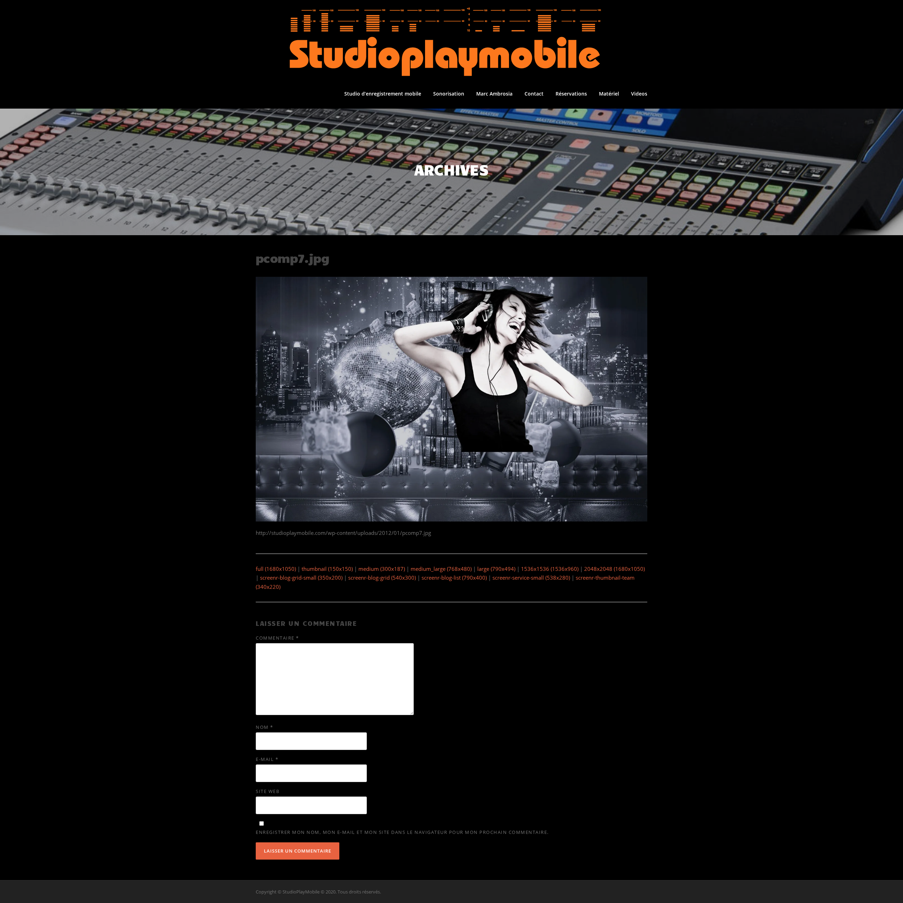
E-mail (267, 759)
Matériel (609, 93)
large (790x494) (496, 568)
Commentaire (277, 638)
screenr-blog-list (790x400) (454, 577)
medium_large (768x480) (441, 568)
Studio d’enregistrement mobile (382, 93)
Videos (639, 93)
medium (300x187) (381, 568)
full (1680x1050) (276, 568)
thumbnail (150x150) (327, 568)
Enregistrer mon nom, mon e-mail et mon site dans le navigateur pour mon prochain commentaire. (402, 832)
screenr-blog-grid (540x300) (382, 577)
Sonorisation (448, 93)
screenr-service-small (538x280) (531, 577)
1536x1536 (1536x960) (549, 568)
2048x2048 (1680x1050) (614, 568)
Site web (267, 791)
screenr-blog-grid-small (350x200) (301, 577)
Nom (264, 727)
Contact (534, 93)
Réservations (571, 93)
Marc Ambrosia (494, 93)
